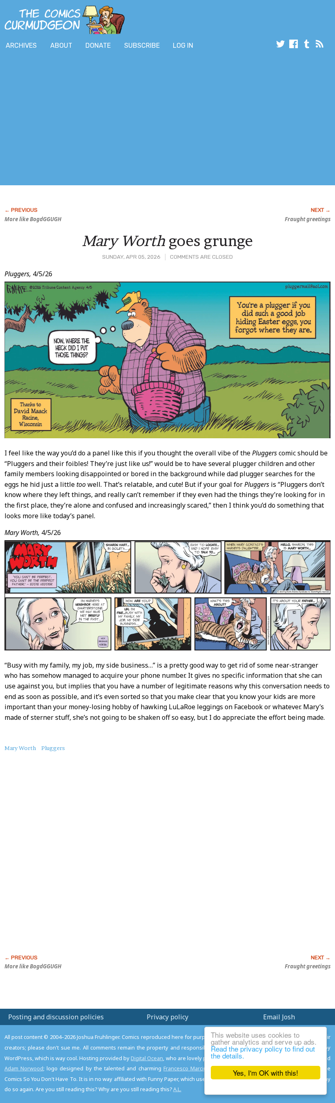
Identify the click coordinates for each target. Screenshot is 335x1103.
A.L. (177, 1089)
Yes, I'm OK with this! (265, 1072)
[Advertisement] (148, 119)
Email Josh (279, 1016)
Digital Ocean (147, 1058)
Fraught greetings (308, 219)
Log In (183, 45)
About (61, 45)
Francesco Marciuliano (191, 1068)
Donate (98, 45)
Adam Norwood (23, 1068)
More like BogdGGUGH (32, 219)
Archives (21, 45)
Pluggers (53, 748)
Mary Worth (20, 748)
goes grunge (167, 241)
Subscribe (142, 45)
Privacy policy (167, 1016)
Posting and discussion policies (56, 1016)
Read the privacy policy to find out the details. (263, 1052)
